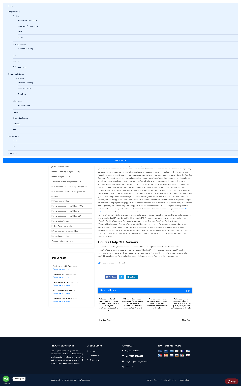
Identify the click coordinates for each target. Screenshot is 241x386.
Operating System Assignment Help (66, 182)
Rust (15, 129)
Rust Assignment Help (60, 236)
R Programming (19, 67)
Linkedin (133, 277)
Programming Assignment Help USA (66, 216)
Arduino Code (24, 105)
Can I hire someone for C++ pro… (66, 282)
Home (10, 6)
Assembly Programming (28, 26)
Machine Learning (25, 83)
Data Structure (24, 88)
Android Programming (27, 20)
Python (16, 61)
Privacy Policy (183, 380)
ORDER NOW (120, 161)
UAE (15, 141)
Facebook (112, 277)
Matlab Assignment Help (61, 177)
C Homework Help (26, 49)
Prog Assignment (84, 380)
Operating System (20, 118)
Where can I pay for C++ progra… (66, 274)
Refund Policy (168, 380)
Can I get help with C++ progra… (65, 266)
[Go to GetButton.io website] (6, 383)
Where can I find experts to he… (65, 298)
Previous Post (105, 320)
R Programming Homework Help (64, 231)
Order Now (94, 360)
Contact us (12, 153)
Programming (14, 12)
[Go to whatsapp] (6, 379)
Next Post (186, 320)
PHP (20, 32)
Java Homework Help (60, 167)
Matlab (16, 112)
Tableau (16, 124)
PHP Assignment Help (60, 201)
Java (15, 56)
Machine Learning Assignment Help (66, 172)
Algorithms (17, 101)
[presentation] (186, 290)
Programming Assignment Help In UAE (67, 206)
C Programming (19, 44)
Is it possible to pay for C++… (64, 290)
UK (14, 146)
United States (14, 136)
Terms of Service (153, 380)
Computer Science (16, 74)
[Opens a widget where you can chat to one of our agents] (231, 381)
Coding (16, 16)
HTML (20, 37)
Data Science (18, 78)
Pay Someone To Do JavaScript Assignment (69, 187)
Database (22, 94)
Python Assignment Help (61, 226)
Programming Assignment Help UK (65, 211)
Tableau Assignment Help (62, 241)
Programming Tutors (60, 221)
